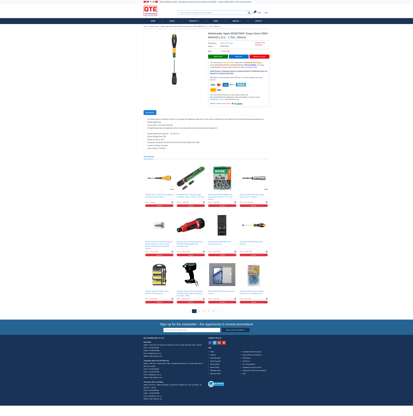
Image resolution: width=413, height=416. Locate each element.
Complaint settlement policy (252, 352)
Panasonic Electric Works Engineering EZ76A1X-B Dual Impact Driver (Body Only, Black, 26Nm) (190, 293)
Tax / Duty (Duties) (249, 364)
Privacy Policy (215, 364)
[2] (223, 311)
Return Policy (214, 367)
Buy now (239, 56)
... (218, 311)
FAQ (244, 373)
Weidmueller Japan (226, 43)
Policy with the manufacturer (252, 355)
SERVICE (235, 21)
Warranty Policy (215, 373)
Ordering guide (215, 358)
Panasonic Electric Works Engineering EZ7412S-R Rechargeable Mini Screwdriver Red (190, 244)
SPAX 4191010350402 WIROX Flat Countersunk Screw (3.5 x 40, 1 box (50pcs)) (220, 197)
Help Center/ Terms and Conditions (254, 370)
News (216, 21)
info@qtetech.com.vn (154, 353)
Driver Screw (154, 26)
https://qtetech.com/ (155, 356)
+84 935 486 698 (153, 348)
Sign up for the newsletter (234, 330)
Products (193, 21)
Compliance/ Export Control (252, 367)
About (172, 21)
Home (153, 21)
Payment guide (215, 361)
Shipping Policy (215, 370)
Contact (258, 21)
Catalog (213, 355)
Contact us (246, 361)
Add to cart (218, 56)
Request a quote (259, 56)
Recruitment (247, 358)
